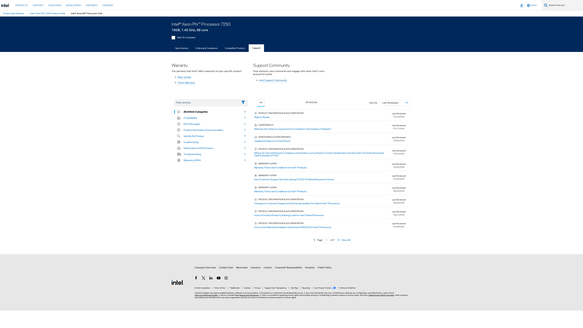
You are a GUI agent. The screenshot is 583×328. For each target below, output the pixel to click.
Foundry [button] (108, 5)
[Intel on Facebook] (196, 278)
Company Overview (205, 267)
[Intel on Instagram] (226, 278)
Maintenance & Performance (198, 148)
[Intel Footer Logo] (178, 282)
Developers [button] (73, 5)
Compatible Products (235, 48)
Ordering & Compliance (207, 48)
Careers (268, 267)
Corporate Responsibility (288, 267)
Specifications (181, 48)
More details (184, 77)
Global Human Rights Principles (381, 295)
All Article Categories (196, 111)
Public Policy (325, 267)
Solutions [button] (54, 5)
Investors (256, 267)
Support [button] (38, 5)
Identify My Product (194, 136)
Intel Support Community (273, 80)
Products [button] (21, 5)
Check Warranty (186, 82)
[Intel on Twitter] (203, 278)
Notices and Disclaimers (249, 295)
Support (256, 48)
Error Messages (192, 123)
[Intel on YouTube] (218, 278)
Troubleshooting (192, 154)
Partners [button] (91, 5)
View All (346, 240)
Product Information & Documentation (203, 130)
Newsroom (242, 267)
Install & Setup (191, 142)
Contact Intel (226, 267)
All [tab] (261, 102)
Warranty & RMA (192, 160)
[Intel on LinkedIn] (211, 278)
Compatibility (190, 117)
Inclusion (310, 267)
